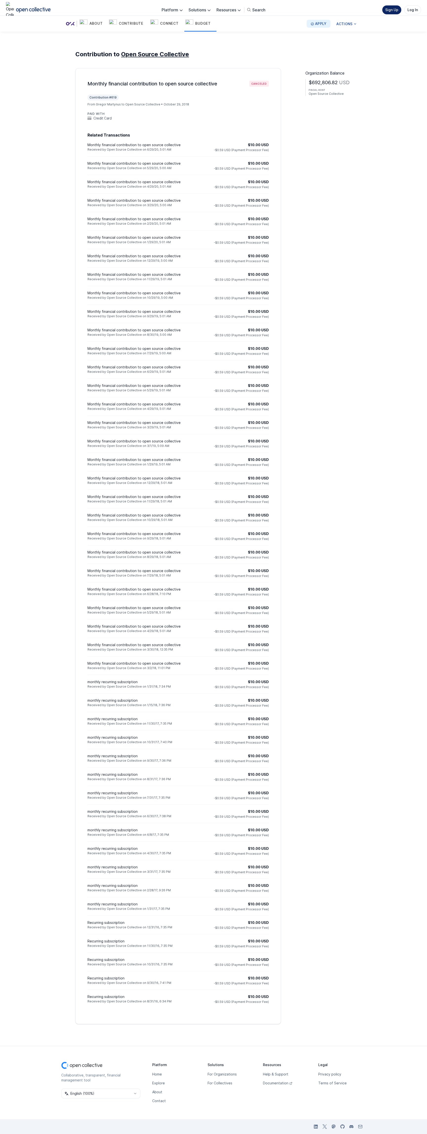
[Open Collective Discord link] (351, 1126)
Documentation (275, 1083)
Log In (412, 10)
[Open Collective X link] (324, 1126)
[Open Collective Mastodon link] (333, 1126)
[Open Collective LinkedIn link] (315, 1126)
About (157, 1092)
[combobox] (100, 1093)
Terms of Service (332, 1083)
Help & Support (275, 1074)
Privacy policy (329, 1074)
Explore (158, 1083)
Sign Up (391, 10)
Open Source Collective (155, 54)
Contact (159, 1101)
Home (157, 1074)
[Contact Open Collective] (360, 1126)
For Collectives (220, 1083)
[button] (93, 24)
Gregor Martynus (108, 104)
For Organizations (222, 1074)
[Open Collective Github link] (342, 1126)
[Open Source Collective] (71, 24)
